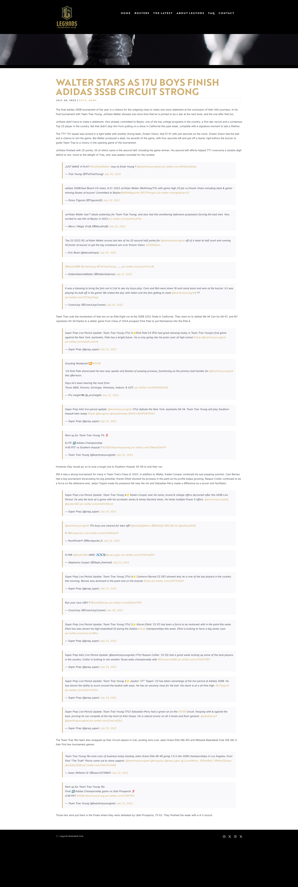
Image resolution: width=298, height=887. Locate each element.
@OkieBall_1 (207, 760)
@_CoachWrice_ (190, 760)
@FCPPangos (148, 192)
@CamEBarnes (99, 602)
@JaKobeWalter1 (100, 166)
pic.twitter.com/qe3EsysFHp (125, 218)
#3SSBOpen (153, 245)
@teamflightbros (141, 525)
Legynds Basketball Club (71, 836)
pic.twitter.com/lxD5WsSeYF (102, 533)
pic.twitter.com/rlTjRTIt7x (120, 795)
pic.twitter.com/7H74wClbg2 (82, 297)
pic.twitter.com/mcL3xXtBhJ (81, 633)
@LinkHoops (88, 266)
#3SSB (97, 363)
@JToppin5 (222, 685)
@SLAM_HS (171, 525)
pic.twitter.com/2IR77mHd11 (167, 580)
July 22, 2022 (117, 226)
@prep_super (113, 554)
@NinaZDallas (223, 760)
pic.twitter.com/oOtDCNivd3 (96, 503)
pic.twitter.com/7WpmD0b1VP (148, 447)
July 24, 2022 (108, 666)
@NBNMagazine (130, 192)
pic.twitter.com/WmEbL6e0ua (179, 166)
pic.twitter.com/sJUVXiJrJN (138, 266)
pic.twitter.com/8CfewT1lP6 (125, 602)
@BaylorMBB (72, 266)
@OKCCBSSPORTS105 (141, 413)
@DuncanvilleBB (167, 659)
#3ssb (197, 337)
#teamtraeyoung (120, 447)
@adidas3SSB (187, 525)
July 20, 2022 (112, 174)
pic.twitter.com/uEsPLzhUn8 (81, 341)
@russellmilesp (119, 413)
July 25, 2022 (108, 511)
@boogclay (102, 413)
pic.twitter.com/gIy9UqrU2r (173, 192)
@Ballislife (157, 525)
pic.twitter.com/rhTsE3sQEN (137, 554)
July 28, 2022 (114, 610)
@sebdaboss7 (209, 716)
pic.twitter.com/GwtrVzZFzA (81, 690)
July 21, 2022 (124, 274)
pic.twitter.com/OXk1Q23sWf (99, 765)
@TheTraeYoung (106, 266)
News (93, 100)
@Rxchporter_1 (76, 533)
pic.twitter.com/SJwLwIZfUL (106, 720)
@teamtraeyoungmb (149, 166)
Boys (83, 100)
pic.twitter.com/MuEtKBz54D (151, 387)
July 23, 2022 (111, 540)
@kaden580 (72, 503)
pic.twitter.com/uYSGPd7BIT (194, 659)
